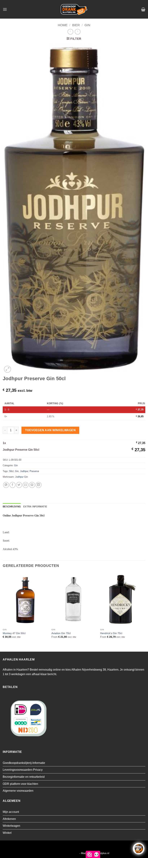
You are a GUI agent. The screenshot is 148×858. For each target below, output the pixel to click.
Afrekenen (9, 818)
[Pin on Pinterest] (32, 485)
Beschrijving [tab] (12, 506)
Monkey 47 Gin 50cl (14, 633)
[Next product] (70, 32)
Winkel (7, 832)
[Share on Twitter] (19, 485)
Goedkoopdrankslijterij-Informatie (24, 762)
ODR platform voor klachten (20, 783)
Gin (87, 25)
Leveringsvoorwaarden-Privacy (23, 769)
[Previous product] (77, 32)
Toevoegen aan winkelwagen (50, 430)
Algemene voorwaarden (18, 790)
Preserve (34, 471)
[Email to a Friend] (26, 485)
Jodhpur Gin (21, 476)
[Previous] (3, 611)
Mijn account (11, 811)
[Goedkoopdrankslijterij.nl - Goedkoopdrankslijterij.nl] (74, 9)
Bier (76, 25)
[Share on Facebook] (13, 485)
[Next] (145, 611)
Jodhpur (24, 471)
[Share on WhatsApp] (6, 485)
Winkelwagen (11, 825)
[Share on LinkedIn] (39, 485)
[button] (5, 9)
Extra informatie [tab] (35, 506)
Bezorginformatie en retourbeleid (24, 776)
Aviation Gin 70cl (61, 633)
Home (63, 25)
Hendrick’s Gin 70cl (111, 633)
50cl (11, 471)
